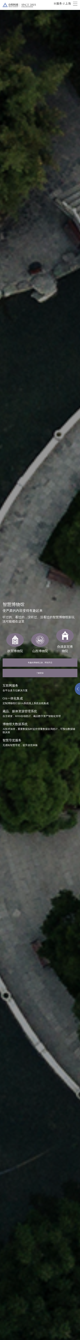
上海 (68, 3)
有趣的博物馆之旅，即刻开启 (40, 663)
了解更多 (40, 673)
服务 (59, 3)
